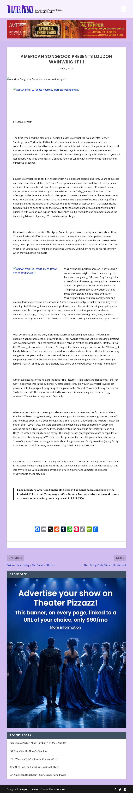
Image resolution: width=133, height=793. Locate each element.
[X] (50, 529)
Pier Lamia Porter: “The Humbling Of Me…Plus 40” (38, 742)
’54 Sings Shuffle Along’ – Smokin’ (28, 751)
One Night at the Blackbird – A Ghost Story (34, 766)
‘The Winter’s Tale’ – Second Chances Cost (33, 759)
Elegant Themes (29, 789)
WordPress (59, 789)
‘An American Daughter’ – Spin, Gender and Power (38, 774)
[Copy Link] (82, 529)
